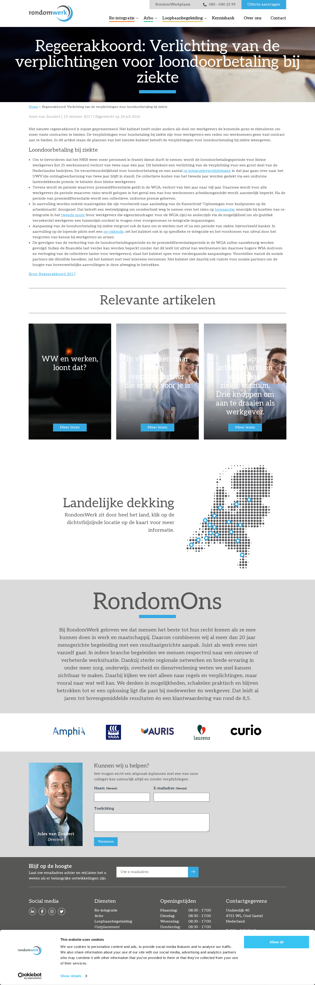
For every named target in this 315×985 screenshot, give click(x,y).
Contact (278, 18)
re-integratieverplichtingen (207, 171)
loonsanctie (225, 209)
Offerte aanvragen (263, 4)
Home (33, 107)
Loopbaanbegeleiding (182, 18)
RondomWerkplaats (172, 4)
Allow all (276, 942)
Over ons (252, 18)
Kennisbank (223, 18)
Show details (70, 976)
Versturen (106, 841)
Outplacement (107, 927)
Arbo (148, 18)
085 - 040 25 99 (222, 4)
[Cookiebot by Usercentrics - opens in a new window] (30, 976)
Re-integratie (121, 18)
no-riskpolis (114, 232)
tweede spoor (73, 215)
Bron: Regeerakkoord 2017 (52, 274)
